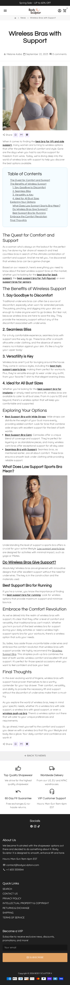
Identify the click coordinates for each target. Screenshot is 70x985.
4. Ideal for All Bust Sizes (26, 198)
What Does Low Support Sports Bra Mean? (36, 205)
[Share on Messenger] (27, 135)
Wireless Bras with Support (43, 18)
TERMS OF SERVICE (14, 917)
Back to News (35, 755)
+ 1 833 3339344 (13, 869)
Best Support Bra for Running (29, 212)
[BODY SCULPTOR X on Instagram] (35, 826)
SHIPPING (8, 912)
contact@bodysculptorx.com (21, 864)
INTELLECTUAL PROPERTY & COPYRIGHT (26, 903)
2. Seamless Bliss (22, 191)
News (23, 18)
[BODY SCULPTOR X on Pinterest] (31, 826)
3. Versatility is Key (23, 194)
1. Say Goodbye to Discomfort (29, 187)
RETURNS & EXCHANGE (16, 907)
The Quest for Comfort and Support (30, 180)
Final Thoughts (18, 220)
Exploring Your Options (22, 201)
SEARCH (7, 888)
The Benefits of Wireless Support (28, 183)
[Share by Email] (21, 135)
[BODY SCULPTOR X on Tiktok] (38, 826)
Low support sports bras (50, 548)
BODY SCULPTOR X (43, 973)
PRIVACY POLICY (12, 898)
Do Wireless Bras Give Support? (30, 209)
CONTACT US (10, 893)
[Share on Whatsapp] (15, 135)
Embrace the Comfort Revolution (28, 216)
